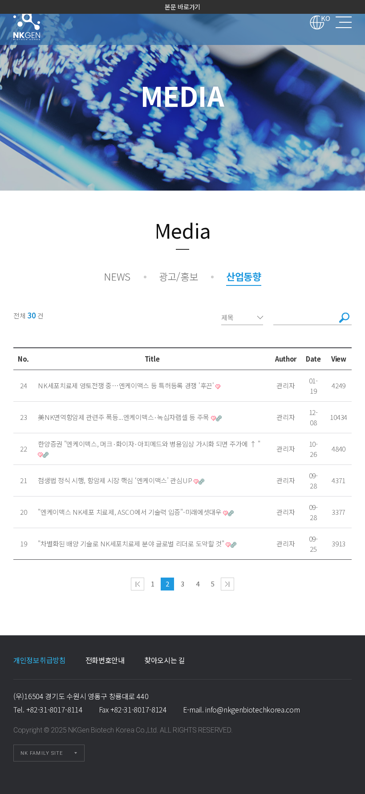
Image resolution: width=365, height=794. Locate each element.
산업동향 (243, 276)
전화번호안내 (105, 660)
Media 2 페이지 (38, 22)
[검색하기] (344, 317)
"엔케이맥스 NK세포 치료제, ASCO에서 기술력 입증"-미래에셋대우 (130, 512)
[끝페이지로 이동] (227, 584)
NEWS (117, 276)
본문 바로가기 (182, 6)
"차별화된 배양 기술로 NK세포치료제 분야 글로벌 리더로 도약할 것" (131, 543)
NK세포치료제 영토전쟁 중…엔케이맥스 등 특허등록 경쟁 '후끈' (126, 385)
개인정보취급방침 (39, 660)
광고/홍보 (178, 276)
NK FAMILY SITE (41, 753)
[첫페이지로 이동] (137, 584)
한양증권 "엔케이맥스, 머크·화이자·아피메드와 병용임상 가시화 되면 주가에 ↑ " (149, 443)
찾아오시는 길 (164, 660)
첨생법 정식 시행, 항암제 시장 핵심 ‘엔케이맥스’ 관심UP (115, 480)
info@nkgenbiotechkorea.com (252, 709)
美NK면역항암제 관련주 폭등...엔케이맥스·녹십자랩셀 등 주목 (123, 417)
